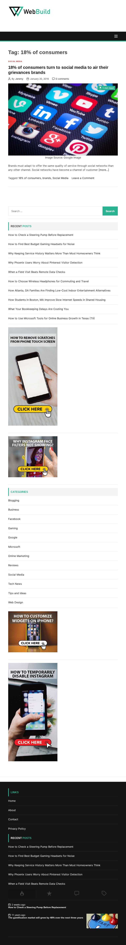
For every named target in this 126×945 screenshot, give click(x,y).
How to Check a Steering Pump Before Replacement (40, 234)
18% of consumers (29, 178)
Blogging (13, 500)
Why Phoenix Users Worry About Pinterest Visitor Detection (45, 262)
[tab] (22, 893)
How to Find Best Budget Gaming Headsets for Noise (41, 244)
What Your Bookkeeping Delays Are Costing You (38, 309)
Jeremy (19, 79)
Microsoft (14, 546)
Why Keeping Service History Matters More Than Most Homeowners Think (54, 253)
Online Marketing (18, 556)
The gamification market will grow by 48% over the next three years (45, 917)
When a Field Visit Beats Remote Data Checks (36, 272)
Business (13, 509)
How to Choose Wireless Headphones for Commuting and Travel (48, 281)
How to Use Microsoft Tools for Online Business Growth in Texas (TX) (51, 318)
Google (12, 537)
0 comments (62, 79)
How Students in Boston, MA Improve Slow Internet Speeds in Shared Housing (56, 299)
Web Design (15, 602)
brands (46, 178)
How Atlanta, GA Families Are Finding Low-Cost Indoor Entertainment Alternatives (59, 290)
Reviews (13, 565)
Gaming (13, 528)
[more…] (104, 169)
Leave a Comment (83, 178)
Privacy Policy (17, 828)
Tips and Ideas (17, 593)
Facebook (14, 519)
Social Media (15, 61)
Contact (13, 819)
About (12, 810)
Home (12, 800)
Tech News (15, 583)
